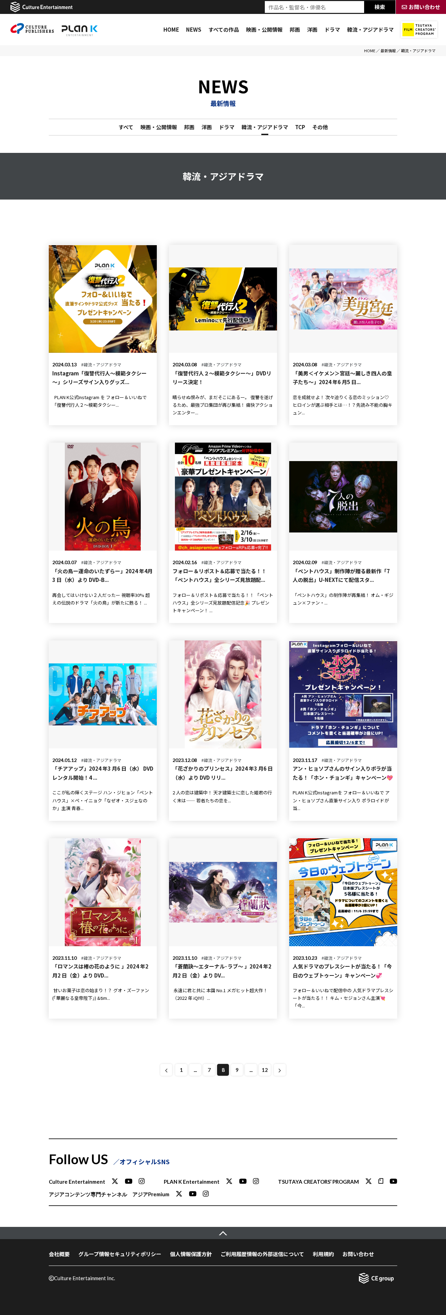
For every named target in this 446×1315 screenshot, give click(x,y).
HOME (171, 29)
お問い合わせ (358, 1254)
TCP (300, 127)
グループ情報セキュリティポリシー (119, 1254)
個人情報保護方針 (191, 1254)
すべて (125, 127)
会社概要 (59, 1254)
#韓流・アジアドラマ (101, 364)
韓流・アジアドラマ (370, 29)
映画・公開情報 (264, 29)
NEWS (193, 29)
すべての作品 (223, 29)
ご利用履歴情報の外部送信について (262, 1254)
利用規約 (323, 1254)
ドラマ (332, 29)
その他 (320, 127)
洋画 (312, 29)
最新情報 (388, 50)
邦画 (295, 29)
